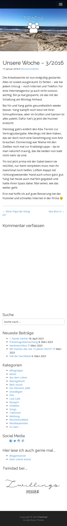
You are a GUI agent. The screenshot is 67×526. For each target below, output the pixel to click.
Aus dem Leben (18, 377)
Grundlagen (16, 391)
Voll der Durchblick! (20, 356)
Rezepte (14, 402)
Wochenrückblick (30, 68)
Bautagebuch (17, 381)
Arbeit (12, 374)
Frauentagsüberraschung (23, 342)
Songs (12, 409)
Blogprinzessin (17, 455)
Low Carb (14, 398)
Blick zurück (16, 384)
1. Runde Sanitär (18, 338)
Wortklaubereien (18, 423)
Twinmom (15, 412)
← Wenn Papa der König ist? (16, 213)
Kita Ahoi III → (56, 211)
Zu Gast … (15, 426)
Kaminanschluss (18, 345)
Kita (11, 395)
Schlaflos (14, 405)
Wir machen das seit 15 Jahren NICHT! (30, 349)
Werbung (14, 416)
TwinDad (42, 516)
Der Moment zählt (19, 388)
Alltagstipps (16, 370)
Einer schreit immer (20, 459)
